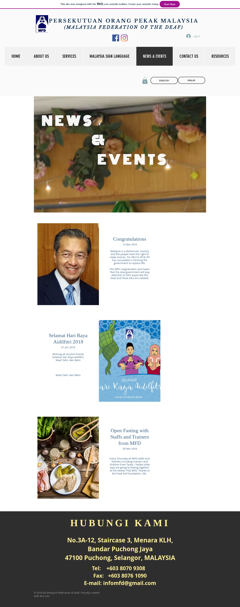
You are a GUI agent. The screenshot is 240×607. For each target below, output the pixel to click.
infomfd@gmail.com (129, 583)
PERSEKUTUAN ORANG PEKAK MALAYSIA (124, 21)
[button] (145, 80)
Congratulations (129, 239)
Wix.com (45, 596)
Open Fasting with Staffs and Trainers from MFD (129, 437)
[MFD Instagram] (124, 38)
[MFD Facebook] (115, 38)
